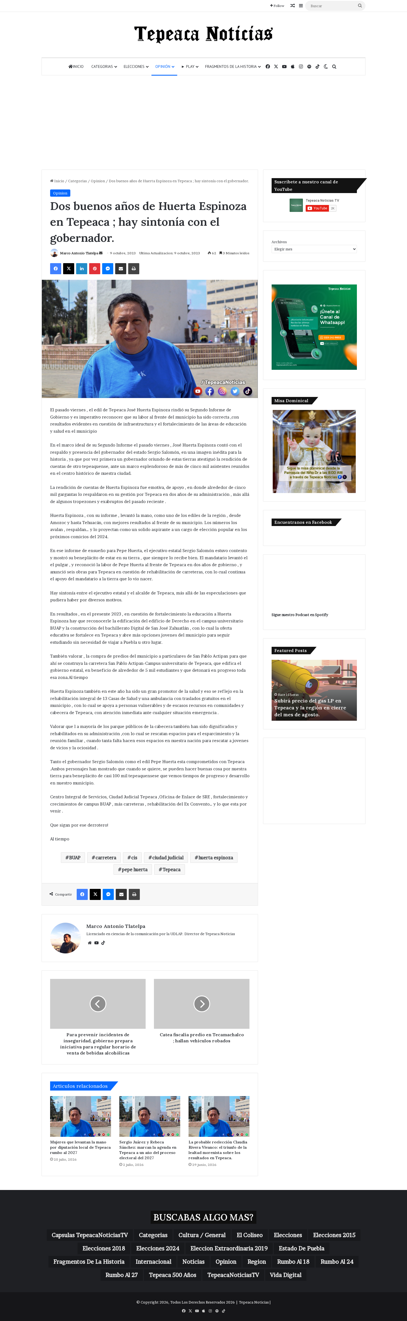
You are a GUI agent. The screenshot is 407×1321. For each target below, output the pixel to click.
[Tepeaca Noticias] (203, 34)
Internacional (153, 1261)
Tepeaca (172, 869)
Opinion (98, 181)
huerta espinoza (216, 857)
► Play (187, 66)
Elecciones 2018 (104, 1248)
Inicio (78, 66)
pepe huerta (135, 869)
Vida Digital (286, 1275)
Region (257, 1261)
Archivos (279, 242)
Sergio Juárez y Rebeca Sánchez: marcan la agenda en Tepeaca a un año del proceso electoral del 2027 (147, 1150)
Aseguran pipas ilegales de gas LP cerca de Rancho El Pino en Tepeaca (312, 707)
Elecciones (134, 66)
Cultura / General (202, 1235)
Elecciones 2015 (334, 1235)
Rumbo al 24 (337, 1261)
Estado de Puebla (301, 1248)
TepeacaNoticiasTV (233, 1275)
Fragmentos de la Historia (231, 66)
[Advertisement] (203, 122)
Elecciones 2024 (157, 1248)
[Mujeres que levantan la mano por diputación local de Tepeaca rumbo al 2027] (80, 1116)
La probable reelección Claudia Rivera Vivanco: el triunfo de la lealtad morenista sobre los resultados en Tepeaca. (218, 1150)
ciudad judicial (168, 857)
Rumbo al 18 (293, 1261)
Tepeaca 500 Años (172, 1275)
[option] (314, 690)
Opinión (162, 66)
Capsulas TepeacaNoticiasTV (90, 1235)
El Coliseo (250, 1235)
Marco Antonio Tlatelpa (79, 253)
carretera (106, 857)
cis (134, 857)
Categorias (102, 66)
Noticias (193, 1261)
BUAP (75, 857)
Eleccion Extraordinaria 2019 (229, 1248)
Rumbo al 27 (121, 1275)
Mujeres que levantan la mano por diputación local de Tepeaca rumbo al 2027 (80, 1147)
